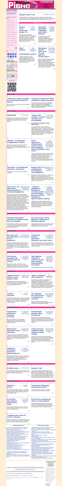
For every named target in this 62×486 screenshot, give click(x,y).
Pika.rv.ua (48, 484)
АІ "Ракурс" (48, 485)
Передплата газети (28, 473)
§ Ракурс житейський (12, 363)
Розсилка (16, 475)
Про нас (8, 475)
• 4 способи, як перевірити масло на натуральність (17, 449)
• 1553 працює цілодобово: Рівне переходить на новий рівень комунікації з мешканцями (43, 456)
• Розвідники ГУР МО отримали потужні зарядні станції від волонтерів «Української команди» (43, 440)
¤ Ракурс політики (10, 22)
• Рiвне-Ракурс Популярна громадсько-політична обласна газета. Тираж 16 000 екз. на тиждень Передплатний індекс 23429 (17, 428)
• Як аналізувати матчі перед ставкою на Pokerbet (42, 447)
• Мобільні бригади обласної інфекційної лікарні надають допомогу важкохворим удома (41, 449)
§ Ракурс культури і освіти (13, 252)
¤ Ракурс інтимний (10, 36)
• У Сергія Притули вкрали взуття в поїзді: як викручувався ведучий (15, 440)
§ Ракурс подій (10, 94)
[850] (20, 447)
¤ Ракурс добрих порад (11, 42)
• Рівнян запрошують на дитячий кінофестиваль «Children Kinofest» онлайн (17, 435)
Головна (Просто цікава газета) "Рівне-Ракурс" (11, 13)
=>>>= (54, 21)
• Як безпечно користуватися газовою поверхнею (42, 458)
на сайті (24, 475)
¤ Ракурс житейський (11, 34)
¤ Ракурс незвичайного (11, 40)
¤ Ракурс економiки (11, 23)
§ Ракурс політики (11, 111)
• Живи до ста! (9, 441)
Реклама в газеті (9, 473)
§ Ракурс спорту (11, 271)
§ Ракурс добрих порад (13, 381)
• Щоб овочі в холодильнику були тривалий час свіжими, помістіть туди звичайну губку (16, 437)
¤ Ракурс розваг (10, 44)
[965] (19, 435)
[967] (20, 448)
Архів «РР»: (11, 58)
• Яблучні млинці (35, 436)
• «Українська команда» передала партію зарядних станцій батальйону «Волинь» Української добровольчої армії (42, 445)
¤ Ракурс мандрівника (11, 38)
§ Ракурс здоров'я (11, 230)
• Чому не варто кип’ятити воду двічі (14, 430)
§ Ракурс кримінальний (13, 307)
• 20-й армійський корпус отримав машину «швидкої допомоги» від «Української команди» (42, 451)
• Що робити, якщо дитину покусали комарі (15, 452)
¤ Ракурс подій (10, 20)
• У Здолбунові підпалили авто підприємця (15, 451)
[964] (24, 437)
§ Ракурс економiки (12, 213)
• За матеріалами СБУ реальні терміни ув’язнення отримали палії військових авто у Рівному (42, 428)
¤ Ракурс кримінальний (11, 32)
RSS (23, 473)
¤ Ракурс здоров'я (10, 25)
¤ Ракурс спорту (10, 30)
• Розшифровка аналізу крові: (12, 446)
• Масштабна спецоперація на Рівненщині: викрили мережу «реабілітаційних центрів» (17, 432)
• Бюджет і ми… (9, 453)
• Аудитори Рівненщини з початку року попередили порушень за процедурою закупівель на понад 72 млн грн (18, 456)
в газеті (31, 475)
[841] (20, 446)
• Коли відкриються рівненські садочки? (15, 438)
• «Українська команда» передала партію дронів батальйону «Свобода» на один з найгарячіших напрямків (42, 453)
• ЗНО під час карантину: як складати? (14, 445)
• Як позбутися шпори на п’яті (13, 447)
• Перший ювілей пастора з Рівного (39, 435)
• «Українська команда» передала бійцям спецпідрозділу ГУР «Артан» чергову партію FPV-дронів (42, 433)
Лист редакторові (17, 473)
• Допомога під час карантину (12, 448)
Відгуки (11, 475)
